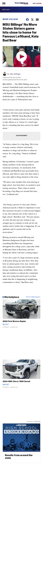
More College (10, 19)
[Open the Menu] (4, 3)
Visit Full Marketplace (33, 297)
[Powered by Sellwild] (37, 421)
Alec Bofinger (15, 74)
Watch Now (36, 3)
